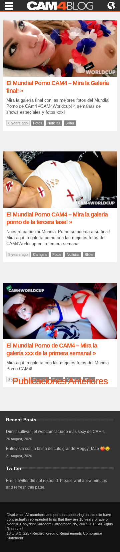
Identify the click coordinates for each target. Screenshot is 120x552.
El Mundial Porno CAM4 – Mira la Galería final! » (57, 87)
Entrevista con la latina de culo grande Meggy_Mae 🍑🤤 (58, 448)
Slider (69, 123)
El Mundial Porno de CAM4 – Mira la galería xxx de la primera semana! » (51, 349)
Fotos (37, 123)
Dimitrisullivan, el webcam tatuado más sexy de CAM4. (55, 431)
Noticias (53, 123)
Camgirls (40, 254)
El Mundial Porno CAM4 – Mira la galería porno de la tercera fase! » (57, 218)
